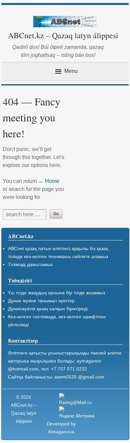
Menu (71, 71)
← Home (48, 181)
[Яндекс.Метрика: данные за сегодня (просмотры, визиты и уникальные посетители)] (77, 413)
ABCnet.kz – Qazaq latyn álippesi (63, 35)
